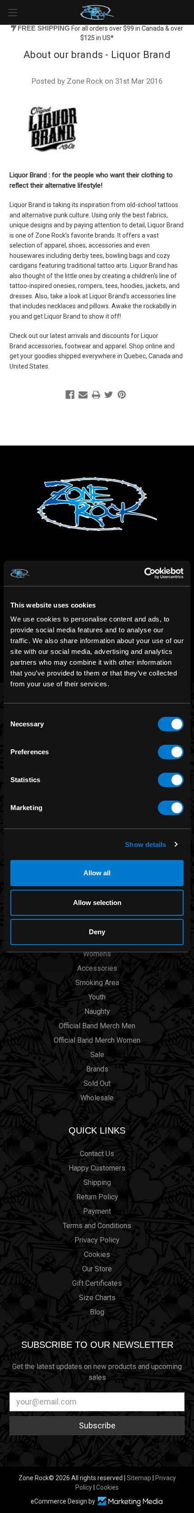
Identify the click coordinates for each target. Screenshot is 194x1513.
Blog (97, 1312)
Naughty (97, 1011)
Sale (97, 1054)
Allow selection (97, 902)
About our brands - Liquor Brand (97, 54)
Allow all (97, 873)
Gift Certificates (97, 1283)
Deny (97, 932)
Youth (97, 997)
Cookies (97, 1254)
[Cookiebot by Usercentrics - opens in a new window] (144, 573)
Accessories (97, 968)
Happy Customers (97, 1168)
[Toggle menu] (12, 12)
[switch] (171, 752)
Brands (97, 1069)
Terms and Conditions (97, 1225)
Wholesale (97, 1098)
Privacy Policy (97, 1240)
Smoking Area (97, 982)
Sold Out (97, 1083)
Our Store (97, 1269)
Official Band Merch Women (97, 1040)
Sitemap (139, 1477)
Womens (97, 954)
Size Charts (97, 1297)
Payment (97, 1211)
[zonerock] (189, 11)
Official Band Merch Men (97, 1026)
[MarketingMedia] (130, 1501)
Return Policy (97, 1197)
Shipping (97, 1182)
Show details (145, 844)
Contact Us (97, 1153)
